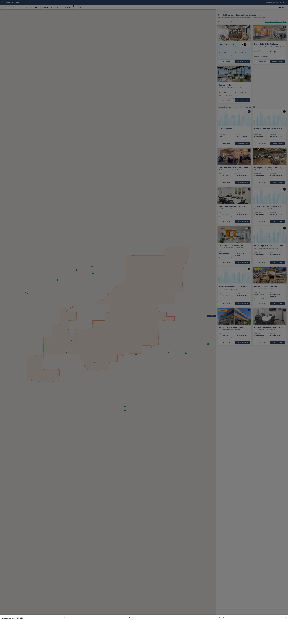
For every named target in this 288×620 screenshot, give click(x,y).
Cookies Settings (221, 617)
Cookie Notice (19, 618)
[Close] (285, 617)
